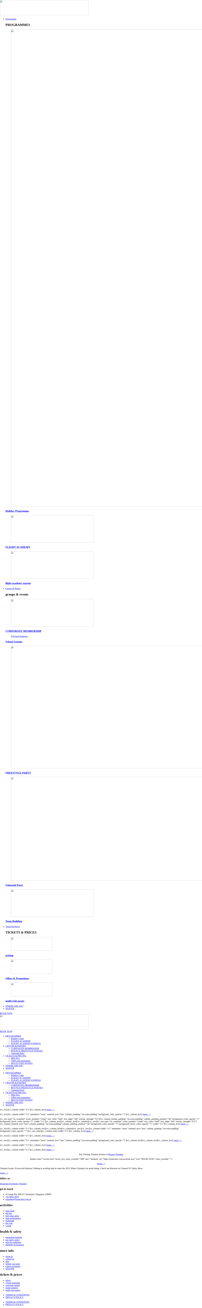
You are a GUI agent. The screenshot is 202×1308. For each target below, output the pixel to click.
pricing (9, 955)
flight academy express (18, 583)
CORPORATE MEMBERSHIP (23, 631)
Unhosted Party (14, 885)
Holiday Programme (17, 511)
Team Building (13, 921)
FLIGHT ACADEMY (17, 547)
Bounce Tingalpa (115, 1154)
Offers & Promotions (17, 978)
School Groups (13, 641)
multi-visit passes (14, 1000)
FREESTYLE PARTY (18, 772)
